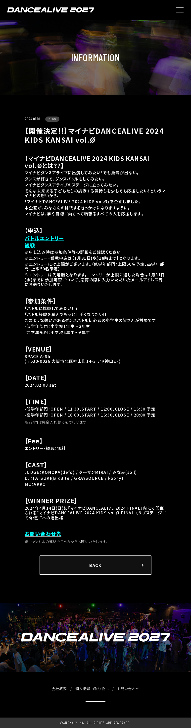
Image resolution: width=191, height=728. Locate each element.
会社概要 (59, 688)
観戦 (30, 245)
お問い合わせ (128, 688)
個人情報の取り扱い (92, 688)
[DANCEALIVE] (50, 10)
